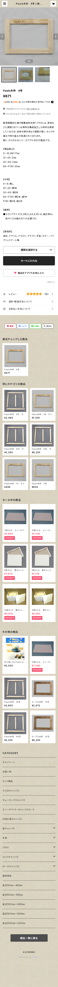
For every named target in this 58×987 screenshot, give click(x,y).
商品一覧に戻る (29, 938)
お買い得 (6, 771)
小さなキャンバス (10, 790)
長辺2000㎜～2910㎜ (13, 923)
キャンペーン (8, 762)
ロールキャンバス (10, 866)
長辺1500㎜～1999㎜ (13, 913)
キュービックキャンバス (13, 800)
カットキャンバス (10, 857)
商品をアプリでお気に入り (30, 273)
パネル (5, 847)
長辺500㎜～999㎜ (12, 894)
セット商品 (7, 781)
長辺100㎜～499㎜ (12, 885)
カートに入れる (29, 260)
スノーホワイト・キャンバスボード (18, 809)
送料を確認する (33, 109)
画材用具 (7, 875)
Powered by (25, 957)
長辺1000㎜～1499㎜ (13, 904)
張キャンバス (8, 828)
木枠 (4, 838)
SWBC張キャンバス (12, 819)
